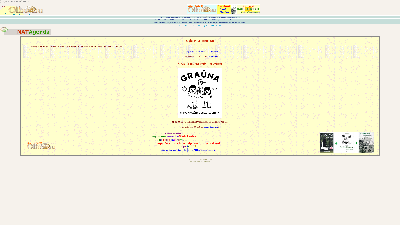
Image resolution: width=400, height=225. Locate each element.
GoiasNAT (212, 56)
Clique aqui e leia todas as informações (201, 51)
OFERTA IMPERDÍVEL (172, 150)
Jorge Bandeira (211, 127)
